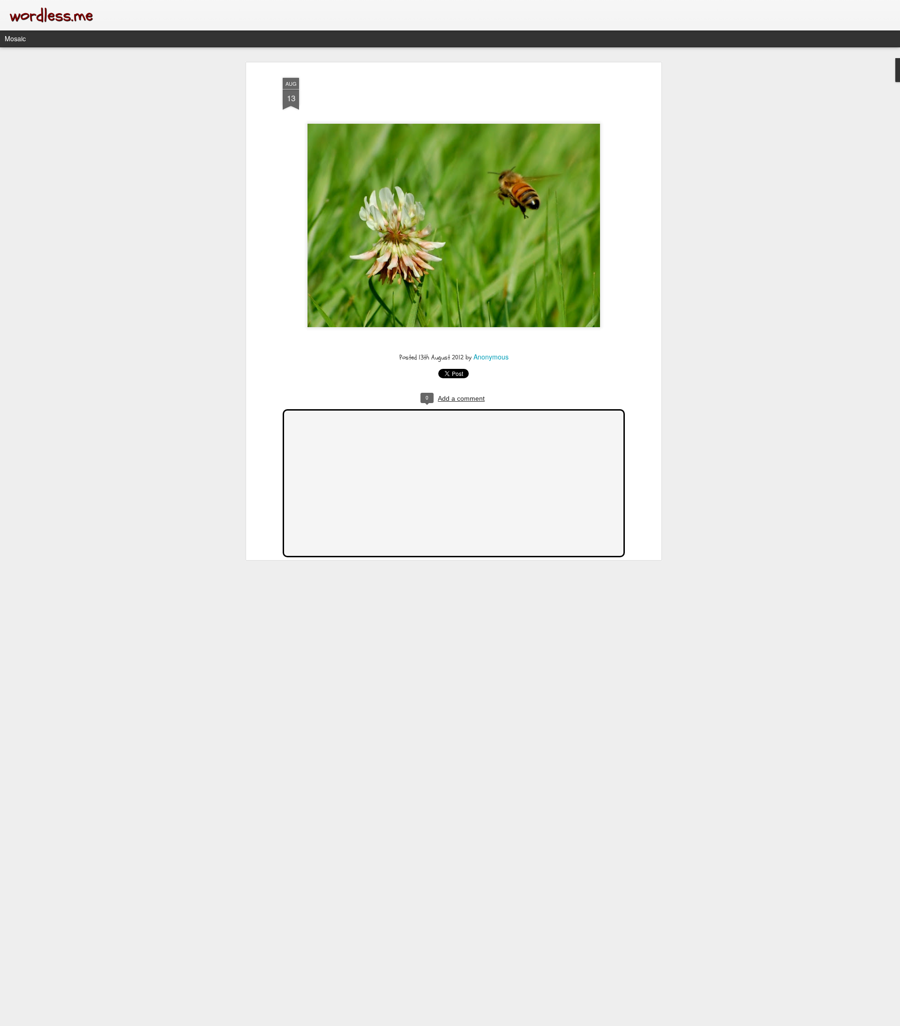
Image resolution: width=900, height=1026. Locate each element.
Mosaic (15, 38)
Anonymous (491, 356)
